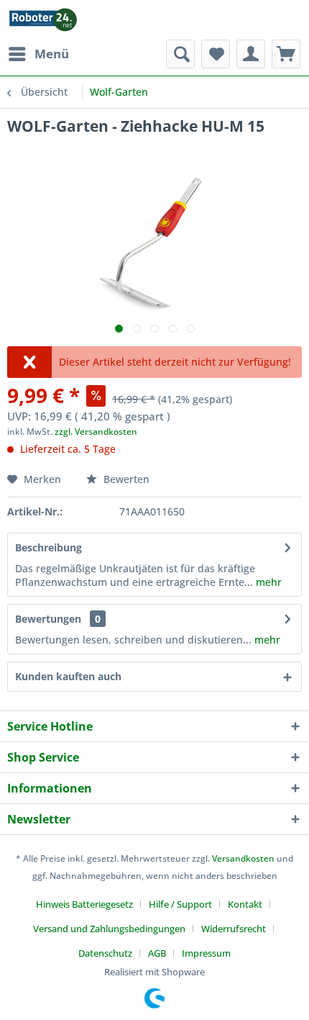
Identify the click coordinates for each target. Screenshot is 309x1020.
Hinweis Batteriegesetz (84, 904)
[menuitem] (38, 54)
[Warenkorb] (286, 54)
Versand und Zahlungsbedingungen (109, 928)
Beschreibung (48, 547)
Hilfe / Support (180, 904)
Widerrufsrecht (233, 928)
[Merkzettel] (215, 54)
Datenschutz (105, 953)
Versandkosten (243, 858)
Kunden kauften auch (68, 676)
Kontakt (245, 904)
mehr (267, 582)
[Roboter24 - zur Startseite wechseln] (43, 19)
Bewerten (125, 479)
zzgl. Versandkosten (96, 431)
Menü (51, 53)
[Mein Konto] (250, 54)
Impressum (206, 953)
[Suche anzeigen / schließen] (180, 54)
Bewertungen (48, 619)
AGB (157, 953)
